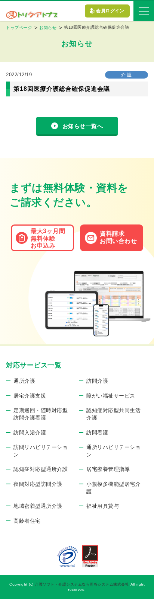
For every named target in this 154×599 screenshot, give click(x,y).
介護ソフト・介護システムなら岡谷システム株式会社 (82, 584)
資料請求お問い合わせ (118, 237)
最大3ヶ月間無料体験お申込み (48, 238)
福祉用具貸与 (102, 506)
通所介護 (24, 381)
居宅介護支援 (29, 396)
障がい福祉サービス (110, 396)
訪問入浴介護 (29, 433)
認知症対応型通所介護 (40, 469)
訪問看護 (97, 433)
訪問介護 (97, 381)
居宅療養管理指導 (108, 469)
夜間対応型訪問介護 (37, 484)
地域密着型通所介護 (37, 506)
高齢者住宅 (27, 521)
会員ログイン (110, 10)
